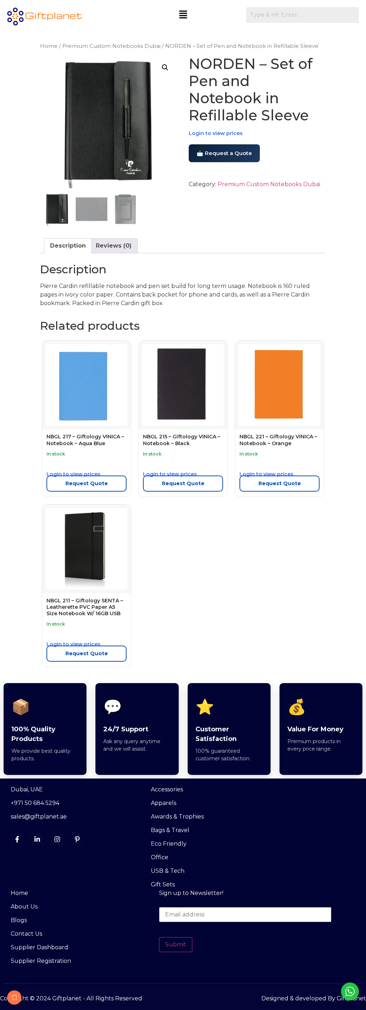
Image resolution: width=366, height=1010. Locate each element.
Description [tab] (68, 245)
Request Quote (86, 483)
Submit (175, 944)
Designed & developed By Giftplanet (313, 998)
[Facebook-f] (17, 839)
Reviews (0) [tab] (114, 245)
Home (49, 46)
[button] (183, 15)
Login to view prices (216, 133)
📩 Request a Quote (224, 153)
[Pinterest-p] (77, 839)
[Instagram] (57, 839)
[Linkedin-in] (37, 839)
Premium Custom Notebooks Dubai (111, 46)
